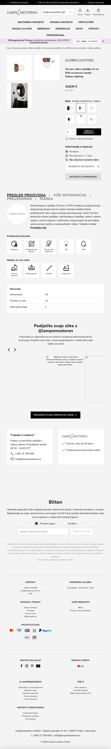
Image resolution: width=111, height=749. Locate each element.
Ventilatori (86, 22)
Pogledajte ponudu (39, 42)
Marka (46, 198)
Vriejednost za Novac (30, 716)
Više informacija (69, 195)
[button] (19, 95)
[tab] (28, 195)
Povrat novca (30, 613)
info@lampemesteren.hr (28, 458)
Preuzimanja (19, 198)
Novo (79, 28)
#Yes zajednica (80, 687)
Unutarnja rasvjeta (19, 48)
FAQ (30, 593)
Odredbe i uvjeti (30, 690)
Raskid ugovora (30, 616)
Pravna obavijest (30, 696)
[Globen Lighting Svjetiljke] (79, 60)
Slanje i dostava (30, 607)
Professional (56, 35)
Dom (9, 48)
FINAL (87, 41)
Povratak (30, 610)
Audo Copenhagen (30, 713)
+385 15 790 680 (24, 453)
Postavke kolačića (80, 690)
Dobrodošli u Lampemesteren (30, 687)
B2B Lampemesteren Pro (80, 693)
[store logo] (22, 11)
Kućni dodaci (30, 719)
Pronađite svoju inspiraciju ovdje (54, 414)
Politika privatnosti (30, 693)
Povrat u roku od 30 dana (80, 610)
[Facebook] (21, 665)
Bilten (80, 607)
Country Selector (31, 699)
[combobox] (57, 12)
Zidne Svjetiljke (35, 48)
